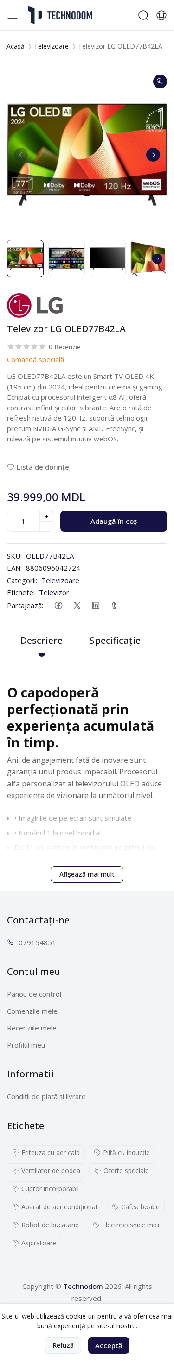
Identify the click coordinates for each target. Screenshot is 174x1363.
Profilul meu (26, 1044)
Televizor (54, 592)
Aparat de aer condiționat (59, 1206)
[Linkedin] (95, 605)
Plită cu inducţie (126, 1152)
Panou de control (34, 994)
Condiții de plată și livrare (46, 1096)
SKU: (14, 555)
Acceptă (108, 1345)
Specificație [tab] (115, 640)
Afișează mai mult (87, 874)
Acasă (15, 46)
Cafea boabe (140, 1206)
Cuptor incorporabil (50, 1188)
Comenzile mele (32, 1011)
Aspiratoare (38, 1242)
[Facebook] (58, 605)
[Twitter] (77, 605)
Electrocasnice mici (130, 1224)
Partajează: (25, 605)
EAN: (14, 567)
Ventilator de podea (50, 1170)
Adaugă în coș (113, 521)
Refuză (63, 1345)
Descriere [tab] (41, 640)
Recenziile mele (32, 1027)
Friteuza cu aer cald (50, 1152)
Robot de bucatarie (50, 1224)
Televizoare (51, 46)
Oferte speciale (126, 1170)
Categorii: (22, 580)
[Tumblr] (114, 605)
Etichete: (21, 592)
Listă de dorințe (43, 466)
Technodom (83, 1286)
